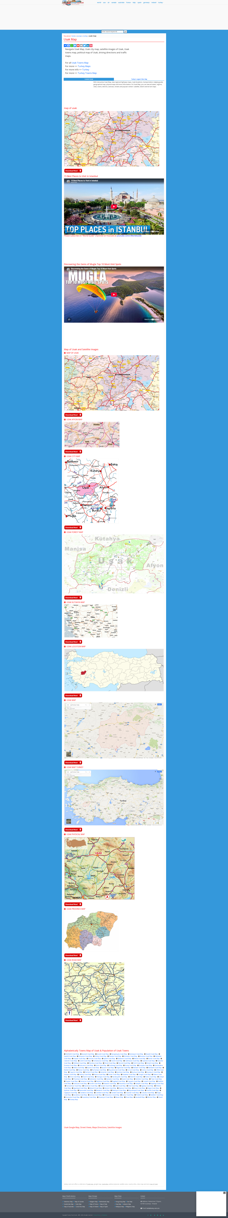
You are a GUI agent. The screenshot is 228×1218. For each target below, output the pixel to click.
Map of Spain (104, 1206)
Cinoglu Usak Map (144, 1074)
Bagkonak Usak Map (123, 1068)
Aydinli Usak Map (109, 1059)
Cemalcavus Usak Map (100, 1061)
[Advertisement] (114, 17)
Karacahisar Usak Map (73, 1086)
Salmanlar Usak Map (96, 1079)
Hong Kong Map (120, 1201)
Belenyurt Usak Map (119, 1090)
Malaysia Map (120, 1206)
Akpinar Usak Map (125, 1088)
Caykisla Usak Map (148, 1061)
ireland (153, 2)
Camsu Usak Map (147, 1070)
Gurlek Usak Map (95, 1083)
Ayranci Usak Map (93, 1068)
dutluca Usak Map (96, 1095)
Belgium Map (94, 1201)
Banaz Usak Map (83, 1070)
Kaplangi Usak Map (157, 1083)
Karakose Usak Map (91, 1086)
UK (108, 2)
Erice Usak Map (75, 1077)
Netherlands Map (104, 1201)
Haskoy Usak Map (85, 1074)
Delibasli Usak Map (79, 1063)
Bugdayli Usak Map (118, 1081)
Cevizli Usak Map (116, 1061)
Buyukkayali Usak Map (136, 1090)
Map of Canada (79, 1201)
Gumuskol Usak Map (73, 1097)
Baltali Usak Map (69, 1070)
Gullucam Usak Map (80, 1083)
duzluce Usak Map (138, 1072)
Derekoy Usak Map (95, 1063)
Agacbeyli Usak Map (80, 1088)
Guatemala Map (68, 1204)
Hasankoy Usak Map (126, 1083)
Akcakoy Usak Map (146, 1056)
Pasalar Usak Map (115, 1056)
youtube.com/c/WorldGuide (129, 235)
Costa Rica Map (80, 1206)
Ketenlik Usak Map (136, 1077)
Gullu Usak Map (101, 1065)
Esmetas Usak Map (70, 1065)
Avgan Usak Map (153, 1088)
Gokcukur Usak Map (86, 1065)
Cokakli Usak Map (149, 1081)
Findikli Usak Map (142, 1095)
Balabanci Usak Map (124, 1059)
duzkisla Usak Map (123, 1072)
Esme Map (129, 1097)
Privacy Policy (96, 1215)
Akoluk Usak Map (110, 1088)
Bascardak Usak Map (86, 1090)
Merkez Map (151, 1097)
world (99, 2)
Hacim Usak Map (88, 1077)
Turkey (85, 69)
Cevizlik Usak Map (153, 1090)
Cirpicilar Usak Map (132, 1093)
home (73, 36)
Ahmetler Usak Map (130, 1056)
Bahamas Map (68, 1201)
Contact (143, 1196)
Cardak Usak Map (117, 1093)
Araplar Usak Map (79, 1059)
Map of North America (68, 1196)
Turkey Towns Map (87, 73)
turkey (160, 2)
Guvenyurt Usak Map (106, 1097)
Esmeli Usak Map (152, 1063)
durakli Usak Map (103, 1054)
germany (146, 2)
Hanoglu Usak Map (103, 1077)
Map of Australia (69, 1206)
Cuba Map (78, 1204)
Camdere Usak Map (86, 1093)
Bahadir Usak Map (139, 1068)
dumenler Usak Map (107, 1072)
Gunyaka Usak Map (145, 1065)
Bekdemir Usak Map (103, 1090)
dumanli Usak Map (88, 1054)
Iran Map (129, 1201)
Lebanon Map (127, 1204)
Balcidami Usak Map (155, 1068)
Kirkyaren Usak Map (85, 1056)
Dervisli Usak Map (124, 1063)
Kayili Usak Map (120, 1086)
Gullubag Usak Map (115, 1065)
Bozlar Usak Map (154, 1059)
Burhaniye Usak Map (99, 1070)
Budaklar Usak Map (129, 1074)
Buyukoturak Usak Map (117, 1070)
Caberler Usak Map (70, 1061)
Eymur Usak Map (127, 1095)
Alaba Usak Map (78, 1068)
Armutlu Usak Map (94, 1059)
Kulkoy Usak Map (100, 1056)
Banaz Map (119, 1097)
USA (104, 2)
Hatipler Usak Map (141, 1083)
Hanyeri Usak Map (70, 1074)
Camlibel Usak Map (102, 1093)
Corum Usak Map (133, 1070)
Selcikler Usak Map (142, 1079)
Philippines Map (130, 1206)
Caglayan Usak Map (70, 1093)
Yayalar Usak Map (72, 1081)
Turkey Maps (84, 66)
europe (79, 36)
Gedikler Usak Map (157, 1095)
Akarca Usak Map (100, 1074)
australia (121, 2)
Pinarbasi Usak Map (80, 1079)
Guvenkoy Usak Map (89, 1097)
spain (139, 2)
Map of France (94, 1204)
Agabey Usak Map (147, 1086)
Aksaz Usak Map (139, 1088)
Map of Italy (103, 1204)
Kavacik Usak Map (106, 1086)
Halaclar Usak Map (110, 1083)
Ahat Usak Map (133, 1086)
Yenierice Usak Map (87, 1081)
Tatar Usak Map (156, 1079)
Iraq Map (118, 1204)
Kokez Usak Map (150, 1077)
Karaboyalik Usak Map (119, 1077)
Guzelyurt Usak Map (153, 1072)
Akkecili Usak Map (96, 1088)
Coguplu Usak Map (134, 1081)
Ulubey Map (74, 1099)
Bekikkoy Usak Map (102, 1081)
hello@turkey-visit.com (153, 1208)
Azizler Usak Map (114, 1074)
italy (134, 2)
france (128, 2)
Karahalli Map (140, 1097)
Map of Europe (92, 1196)
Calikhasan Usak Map (132, 1061)
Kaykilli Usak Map (70, 1056)
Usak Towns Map (80, 62)
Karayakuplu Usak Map (119, 1054)
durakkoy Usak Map (80, 1095)
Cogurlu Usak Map (76, 1072)
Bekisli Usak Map (139, 1059)
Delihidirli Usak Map (72, 1054)
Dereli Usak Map (110, 1063)
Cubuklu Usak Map (147, 1093)
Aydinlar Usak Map (70, 1090)
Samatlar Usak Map (112, 1079)
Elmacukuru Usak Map (111, 1095)
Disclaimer (104, 1215)
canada (113, 2)
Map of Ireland (94, 1206)
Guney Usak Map (130, 1065)
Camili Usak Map (85, 1061)
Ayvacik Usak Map (108, 1068)
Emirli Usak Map (138, 1063)
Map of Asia (117, 1196)
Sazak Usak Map (127, 1079)
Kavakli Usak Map (152, 1054)
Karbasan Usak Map (136, 1054)
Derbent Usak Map (91, 1072)
